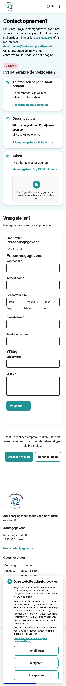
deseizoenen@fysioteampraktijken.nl (27, 46)
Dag (9, 308)
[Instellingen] (59, 6)
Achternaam (15, 278)
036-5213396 (44, 37)
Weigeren (36, 663)
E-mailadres (15, 317)
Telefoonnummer (17, 334)
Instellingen (36, 650)
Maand (28, 308)
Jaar (45, 308)
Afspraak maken (19, 456)
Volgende (16, 406)
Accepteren (36, 675)
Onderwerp (14, 356)
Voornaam (14, 261)
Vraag (11, 373)
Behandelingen (48, 456)
